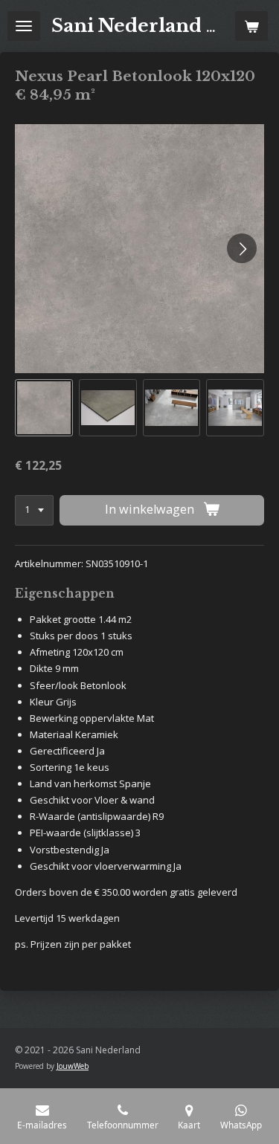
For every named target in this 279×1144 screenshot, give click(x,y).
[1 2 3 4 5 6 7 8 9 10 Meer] (34, 510)
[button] (44, 408)
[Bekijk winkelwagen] (251, 26)
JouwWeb (73, 1066)
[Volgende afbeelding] (242, 248)
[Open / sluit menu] (23, 26)
